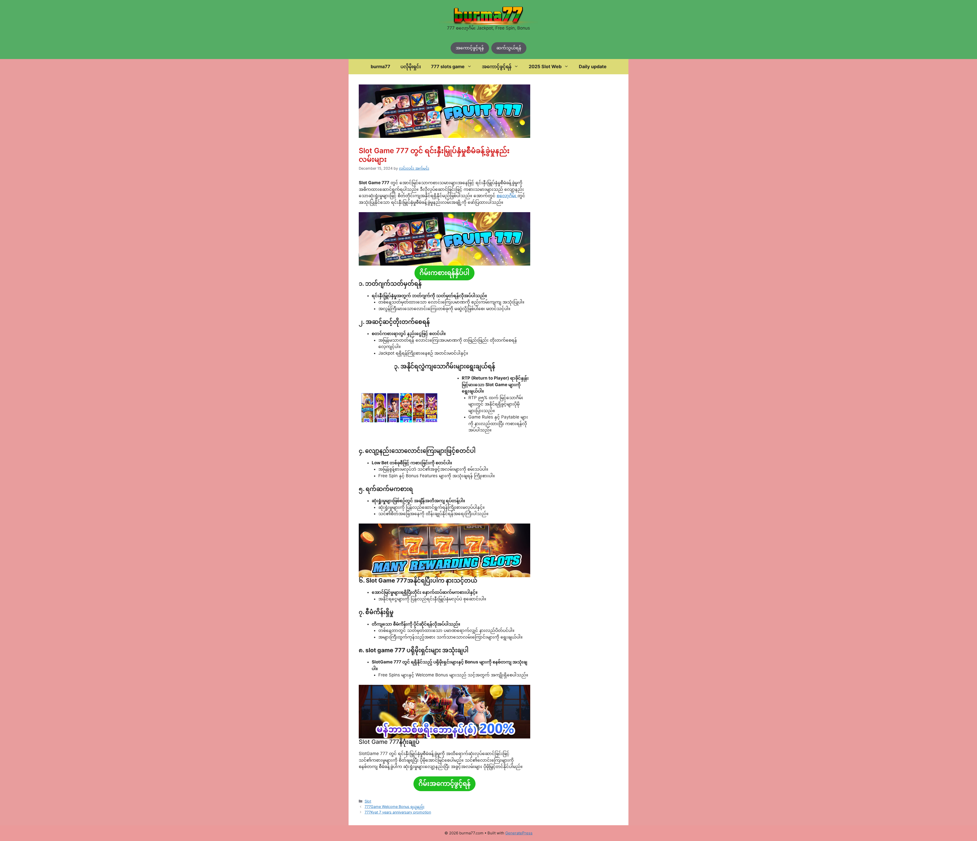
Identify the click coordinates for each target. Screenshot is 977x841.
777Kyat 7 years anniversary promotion (398, 812)
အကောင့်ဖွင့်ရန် (470, 47)
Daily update (593, 66)
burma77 (380, 66)
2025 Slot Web (545, 66)
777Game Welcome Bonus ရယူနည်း (394, 806)
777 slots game (448, 66)
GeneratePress (519, 833)
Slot (368, 801)
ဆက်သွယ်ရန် (508, 47)
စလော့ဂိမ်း (507, 195)
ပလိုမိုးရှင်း (410, 66)
